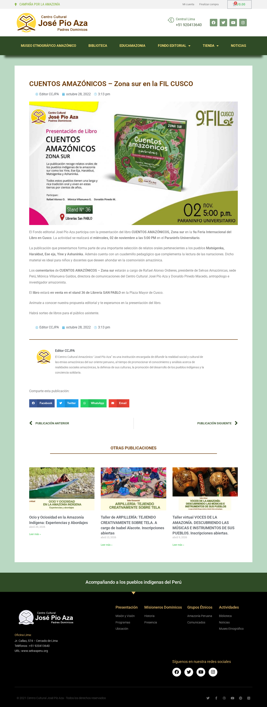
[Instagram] (243, 22)
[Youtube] (233, 22)
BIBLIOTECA (97, 46)
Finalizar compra (209, 4)
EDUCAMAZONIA (132, 46)
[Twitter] (223, 22)
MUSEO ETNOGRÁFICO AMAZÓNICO (48, 46)
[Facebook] (213, 22)
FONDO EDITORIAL (172, 46)
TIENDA (208, 46)
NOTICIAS (238, 46)
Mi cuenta (188, 4)
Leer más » (35, 534)
